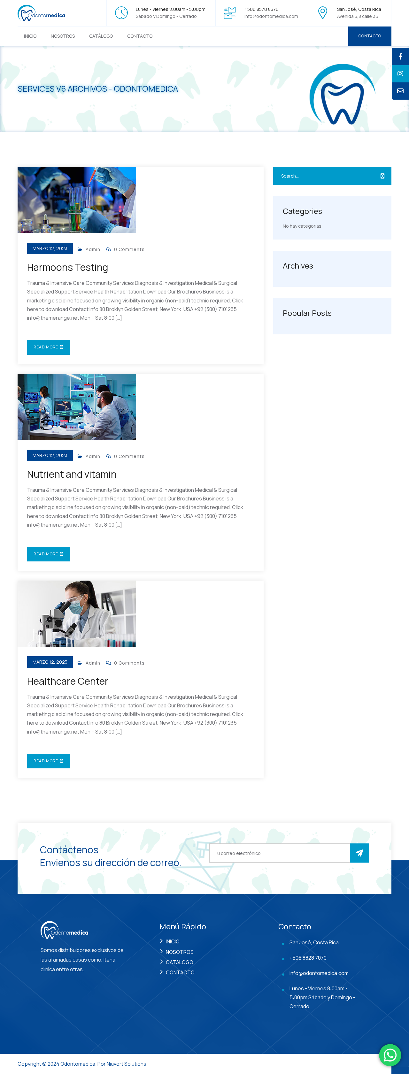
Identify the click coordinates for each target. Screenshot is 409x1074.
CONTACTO (139, 36)
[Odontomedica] (42, 12)
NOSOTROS (63, 36)
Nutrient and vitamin (72, 474)
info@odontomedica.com (271, 16)
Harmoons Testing (67, 267)
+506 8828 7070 (308, 957)
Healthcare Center (67, 681)
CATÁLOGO (101, 36)
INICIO (30, 36)
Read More (46, 347)
